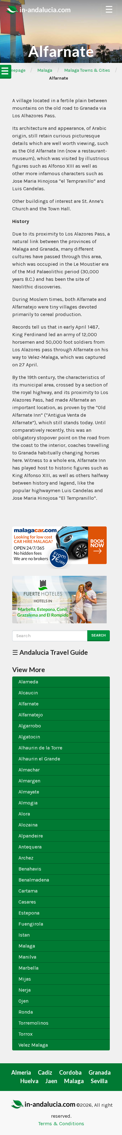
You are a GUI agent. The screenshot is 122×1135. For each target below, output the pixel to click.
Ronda (25, 1012)
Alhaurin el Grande (39, 759)
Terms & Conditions (61, 1124)
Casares (27, 902)
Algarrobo (29, 726)
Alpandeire (30, 836)
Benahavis (29, 869)
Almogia (28, 803)
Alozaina (28, 825)
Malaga (44, 70)
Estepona (28, 913)
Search (98, 635)
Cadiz (45, 1072)
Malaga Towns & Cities (87, 70)
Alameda (28, 682)
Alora (24, 814)
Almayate (28, 792)
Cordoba (70, 1072)
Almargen (29, 781)
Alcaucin (28, 693)
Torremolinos (33, 1023)
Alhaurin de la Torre (40, 748)
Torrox (25, 1034)
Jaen (51, 1080)
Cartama (28, 891)
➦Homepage (12, 70)
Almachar (29, 770)
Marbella (28, 968)
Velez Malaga (33, 1045)
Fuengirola (30, 924)
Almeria (21, 1072)
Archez (25, 858)
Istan (24, 935)
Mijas (24, 979)
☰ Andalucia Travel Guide (50, 652)
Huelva (29, 1080)
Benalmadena (33, 880)
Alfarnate (28, 704)
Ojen (23, 1001)
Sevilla (99, 1080)
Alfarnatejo (30, 715)
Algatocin (29, 737)
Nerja (24, 990)
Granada (100, 1072)
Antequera (30, 847)
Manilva (27, 957)
